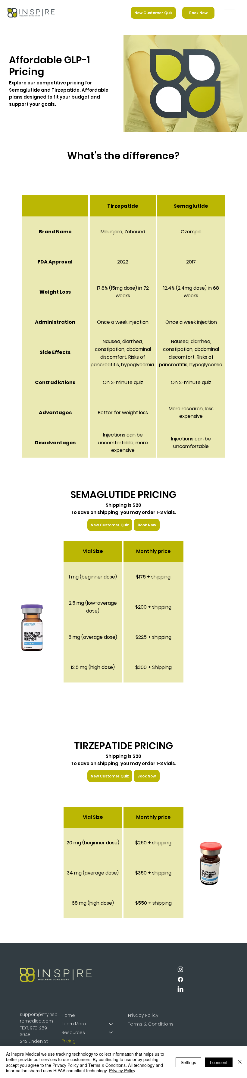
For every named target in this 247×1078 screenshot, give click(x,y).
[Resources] (111, 1032)
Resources (73, 1032)
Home (68, 1015)
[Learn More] (111, 1024)
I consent (218, 1062)
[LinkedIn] (180, 989)
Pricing (69, 1041)
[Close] (239, 1062)
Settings (188, 1062)
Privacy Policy (122, 1070)
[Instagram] (180, 969)
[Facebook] (180, 979)
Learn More (74, 1024)
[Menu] (229, 13)
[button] (146, 525)
